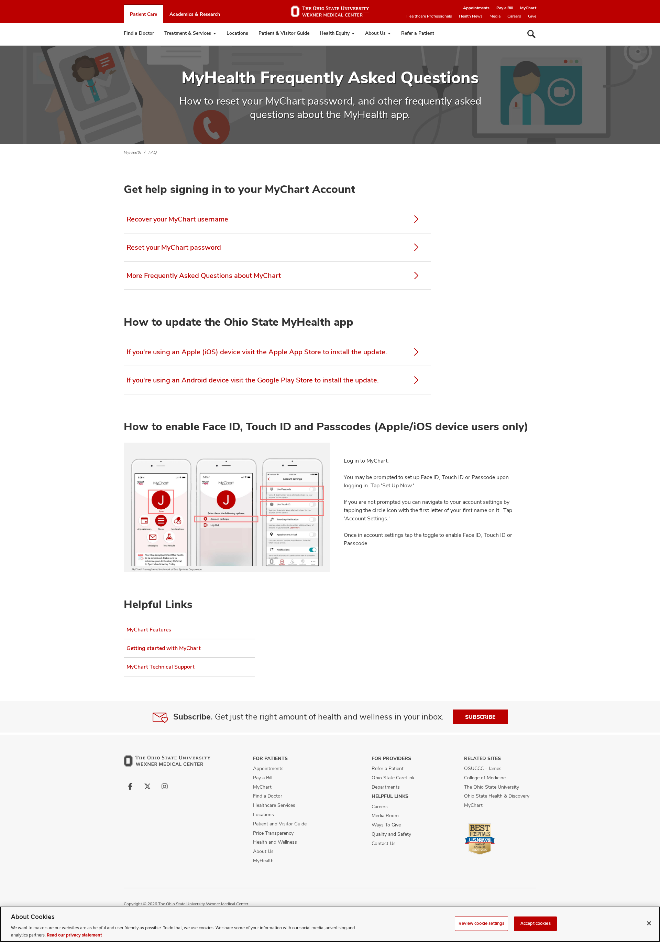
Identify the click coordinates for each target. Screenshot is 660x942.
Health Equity (335, 33)
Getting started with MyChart (163, 648)
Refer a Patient (417, 33)
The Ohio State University (491, 787)
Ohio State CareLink (393, 778)
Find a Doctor (139, 33)
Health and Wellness (275, 842)
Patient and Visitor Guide (280, 824)
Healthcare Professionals (429, 16)
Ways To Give (386, 825)
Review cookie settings (481, 923)
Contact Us (384, 843)
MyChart (528, 8)
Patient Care (143, 14)
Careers (514, 16)
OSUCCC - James (483, 768)
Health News (471, 16)
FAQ (152, 152)
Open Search (531, 34)
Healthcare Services (274, 805)
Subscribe (480, 717)
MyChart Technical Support (160, 666)
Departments (386, 787)
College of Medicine (485, 778)
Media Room (385, 815)
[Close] (649, 923)
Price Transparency (273, 833)
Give (532, 16)
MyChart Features (148, 629)
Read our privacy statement (74, 935)
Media (495, 16)
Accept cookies (535, 923)
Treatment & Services (187, 33)
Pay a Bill (504, 8)
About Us (375, 33)
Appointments (476, 8)
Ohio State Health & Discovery (496, 796)
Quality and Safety (391, 834)
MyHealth (132, 152)
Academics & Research (194, 14)
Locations (237, 33)
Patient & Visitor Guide (283, 33)
